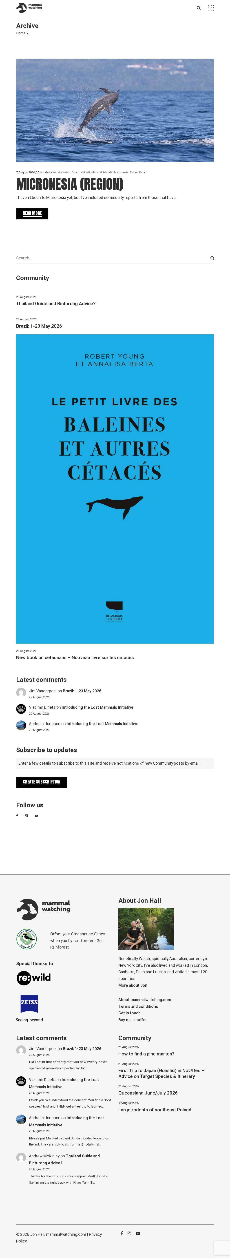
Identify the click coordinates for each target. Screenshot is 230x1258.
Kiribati (85, 172)
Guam (75, 172)
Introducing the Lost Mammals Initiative (97, 707)
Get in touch (129, 1013)
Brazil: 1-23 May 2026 (39, 326)
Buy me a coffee (133, 1020)
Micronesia (121, 172)
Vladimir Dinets (42, 707)
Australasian (62, 172)
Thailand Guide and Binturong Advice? (56, 303)
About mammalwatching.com (144, 1000)
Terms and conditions (138, 1006)
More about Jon (132, 985)
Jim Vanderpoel (43, 691)
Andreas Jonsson (44, 724)
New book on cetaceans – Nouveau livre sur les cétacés (75, 657)
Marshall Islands (102, 172)
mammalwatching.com (66, 1234)
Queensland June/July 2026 (148, 1093)
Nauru (134, 172)
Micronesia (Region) (69, 184)
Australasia (45, 172)
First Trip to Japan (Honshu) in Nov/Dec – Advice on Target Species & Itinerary (161, 1073)
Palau (142, 172)
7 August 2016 (25, 172)
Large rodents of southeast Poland (154, 1109)
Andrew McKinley (44, 1156)
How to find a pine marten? (146, 1054)
